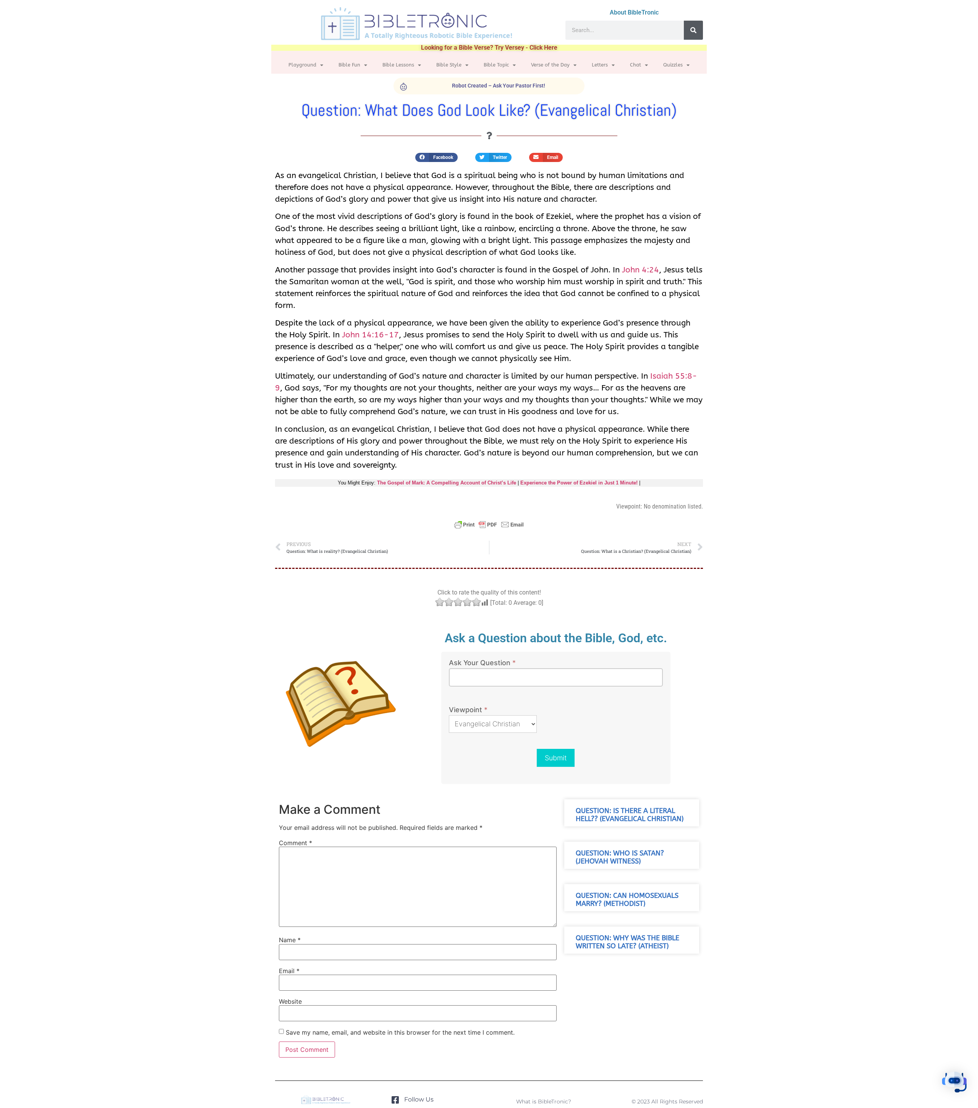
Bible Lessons (398, 65)
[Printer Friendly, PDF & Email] (489, 528)
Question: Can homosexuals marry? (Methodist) (627, 900)
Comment (295, 843)
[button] (436, 157)
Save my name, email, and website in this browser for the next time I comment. (400, 1032)
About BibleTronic (634, 12)
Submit (556, 758)
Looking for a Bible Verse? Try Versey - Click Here (489, 47)
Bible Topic (496, 65)
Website (290, 1001)
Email (289, 971)
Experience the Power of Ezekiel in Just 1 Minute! (579, 483)
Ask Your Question (482, 663)
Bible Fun (349, 65)
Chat (635, 65)
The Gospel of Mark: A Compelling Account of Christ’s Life (446, 483)
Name (290, 940)
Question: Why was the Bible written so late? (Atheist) (627, 942)
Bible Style (448, 65)
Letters (600, 65)
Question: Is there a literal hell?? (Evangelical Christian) (629, 815)
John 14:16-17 (370, 334)
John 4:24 (640, 269)
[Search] (693, 30)
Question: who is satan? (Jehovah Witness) (620, 857)
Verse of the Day (550, 65)
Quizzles (673, 65)
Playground (302, 65)
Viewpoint (468, 710)
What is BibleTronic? (543, 1101)
